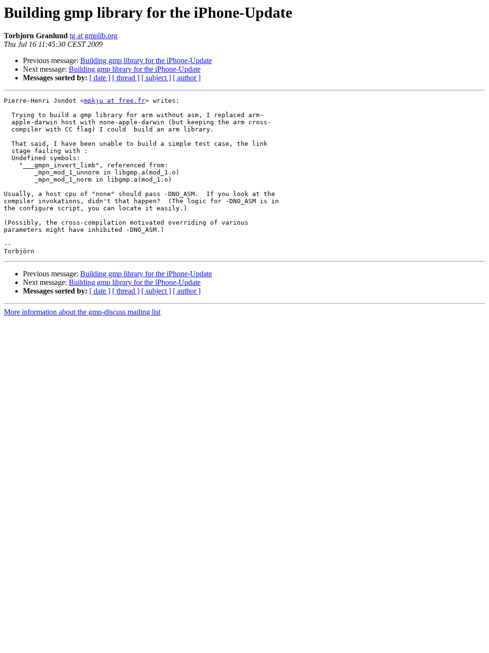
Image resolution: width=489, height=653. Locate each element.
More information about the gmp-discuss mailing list (82, 312)
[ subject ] (156, 78)
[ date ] (99, 78)
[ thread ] (125, 78)
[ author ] (187, 78)
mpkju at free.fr (114, 100)
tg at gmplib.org (93, 36)
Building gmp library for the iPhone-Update (146, 60)
